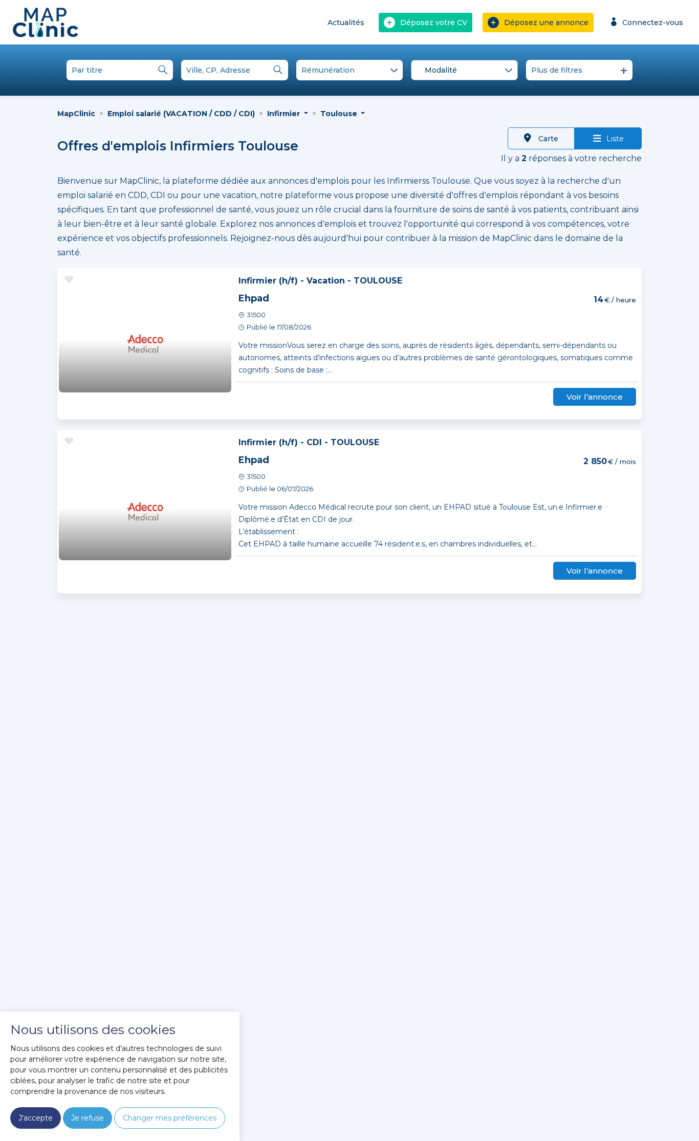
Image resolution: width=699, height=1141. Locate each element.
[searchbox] (466, 70)
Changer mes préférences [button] (169, 1118)
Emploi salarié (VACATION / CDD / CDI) (181, 113)
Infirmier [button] (284, 113)
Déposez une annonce (546, 22)
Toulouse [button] (339, 113)
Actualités (345, 22)
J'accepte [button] (35, 1118)
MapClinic (76, 113)
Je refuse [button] (87, 1118)
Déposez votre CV (433, 22)
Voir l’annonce (594, 397)
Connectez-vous (652, 22)
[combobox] (464, 70)
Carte (547, 138)
